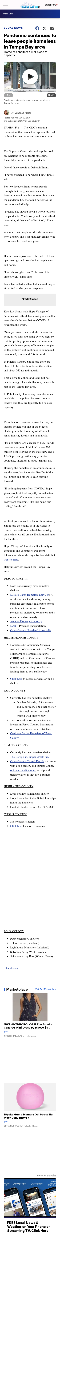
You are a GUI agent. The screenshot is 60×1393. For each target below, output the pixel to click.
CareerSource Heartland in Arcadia (30, 630)
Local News (13, 27)
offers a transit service (23, 770)
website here (11, 559)
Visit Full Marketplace (45, 989)
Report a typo (12, 968)
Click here (16, 679)
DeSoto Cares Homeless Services (29, 595)
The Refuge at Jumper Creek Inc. (29, 757)
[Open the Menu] (5, 5)
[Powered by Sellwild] (51, 1175)
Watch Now (50, 5)
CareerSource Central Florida (27, 761)
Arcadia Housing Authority (26, 621)
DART (13, 626)
